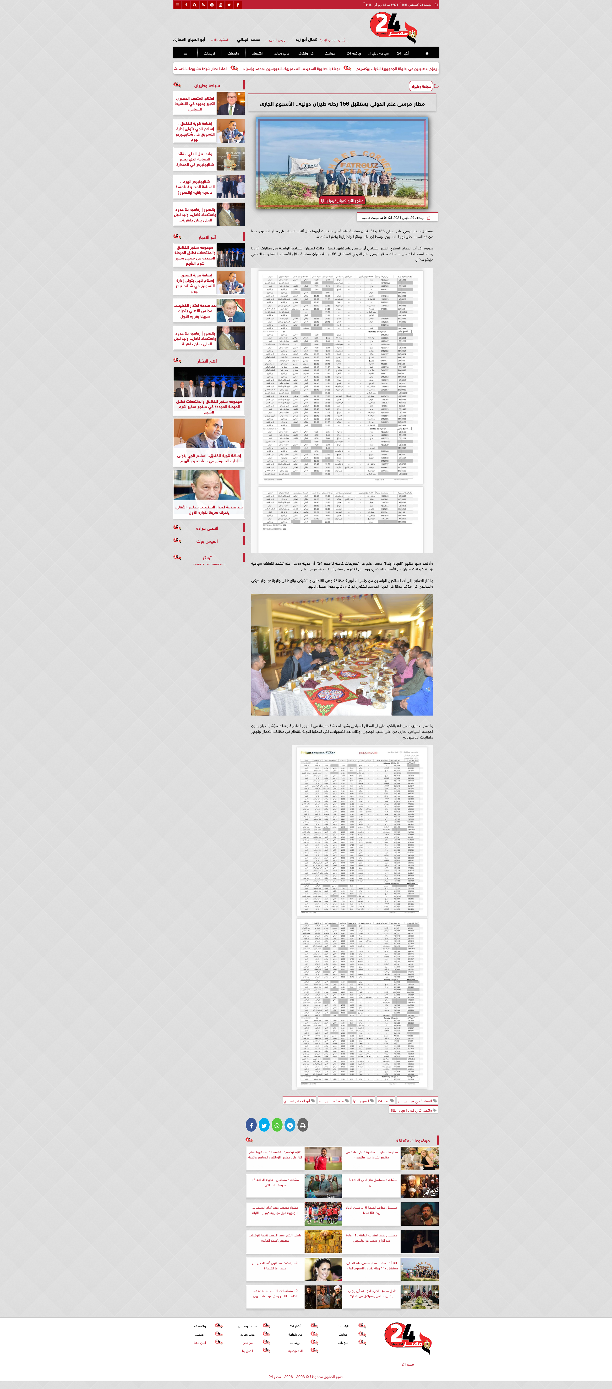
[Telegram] (290, 1125)
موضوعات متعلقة (413, 1140)
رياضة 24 (354, 52)
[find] (195, 5)
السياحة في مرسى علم (415, 1100)
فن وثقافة (306, 52)
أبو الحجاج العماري (297, 1100)
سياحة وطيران (378, 52)
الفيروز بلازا (361, 1100)
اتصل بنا (247, 1350)
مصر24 (384, 1100)
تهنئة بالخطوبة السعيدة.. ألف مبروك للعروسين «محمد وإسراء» (385, 68)
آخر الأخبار (207, 236)
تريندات (209, 52)
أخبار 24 (403, 52)
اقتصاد (257, 52)
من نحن (247, 1342)
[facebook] (238, 5)
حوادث (330, 52)
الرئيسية (343, 1325)
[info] (186, 5)
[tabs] (177, 5)
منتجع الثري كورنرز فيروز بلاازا (411, 1109)
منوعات (233, 52)
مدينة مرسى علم (332, 1100)
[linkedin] (212, 5)
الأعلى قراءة (207, 527)
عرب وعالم (281, 52)
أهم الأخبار (207, 360)
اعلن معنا (200, 1342)
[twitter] (229, 5)
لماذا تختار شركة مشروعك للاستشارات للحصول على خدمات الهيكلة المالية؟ (262, 68)
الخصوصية (295, 1350)
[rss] (203, 5)
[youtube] (220, 5)
